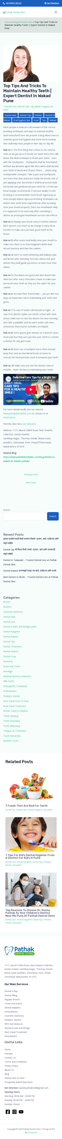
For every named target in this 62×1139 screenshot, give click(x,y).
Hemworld (32, 1132)
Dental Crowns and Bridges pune (19, 626)
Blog (15, 21)
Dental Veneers (11, 651)
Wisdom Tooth (10, 740)
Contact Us (10, 1057)
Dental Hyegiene (11, 631)
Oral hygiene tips (21, 120)
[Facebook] (8, 1111)
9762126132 (9, 417)
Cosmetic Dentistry (13, 611)
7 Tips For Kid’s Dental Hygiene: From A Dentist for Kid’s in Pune (30, 856)
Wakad (53, 120)
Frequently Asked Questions (19, 1082)
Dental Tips (23, 106)
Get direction (29, 423)
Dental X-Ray (11, 991)
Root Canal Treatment (14, 705)
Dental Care (26, 21)
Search (6, 509)
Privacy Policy (11, 1065)
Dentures (8, 661)
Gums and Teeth (11, 666)
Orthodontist (10, 691)
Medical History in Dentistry (17, 676)
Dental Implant (10, 636)
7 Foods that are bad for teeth (26, 805)
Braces (6, 601)
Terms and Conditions (16, 1061)
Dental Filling (11, 995)
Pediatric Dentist (11, 696)
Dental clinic (11, 115)
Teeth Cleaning (10, 715)
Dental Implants (12, 1007)
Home (8, 21)
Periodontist (11, 1036)
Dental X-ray (9, 656)
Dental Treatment (12, 646)
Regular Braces (12, 999)
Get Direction (11, 1087)
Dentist (38, 115)
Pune (36, 120)
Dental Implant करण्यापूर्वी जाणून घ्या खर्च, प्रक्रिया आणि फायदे (29, 570)
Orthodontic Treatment (15, 686)
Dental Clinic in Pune (15, 1077)
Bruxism (7, 606)
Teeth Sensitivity (11, 720)
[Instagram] (14, 1111)
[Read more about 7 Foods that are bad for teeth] (30, 784)
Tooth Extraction (12, 735)
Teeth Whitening (11, 725)
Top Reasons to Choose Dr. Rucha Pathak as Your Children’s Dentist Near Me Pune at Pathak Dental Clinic (30, 913)
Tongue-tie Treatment (14, 730)
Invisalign (7, 671)
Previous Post (31, 474)
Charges (9, 1053)
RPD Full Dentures (14, 1023)
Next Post (31, 482)
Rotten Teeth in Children (15, 710)
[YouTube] (21, 1111)
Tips (44, 120)
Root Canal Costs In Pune (16, 701)
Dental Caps (9, 616)
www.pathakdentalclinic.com (17, 413)
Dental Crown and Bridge (17, 1027)
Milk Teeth (8, 681)
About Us (9, 1069)
